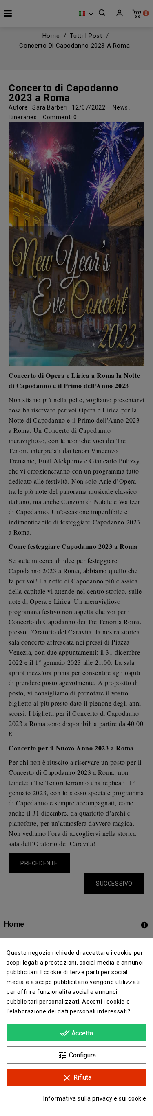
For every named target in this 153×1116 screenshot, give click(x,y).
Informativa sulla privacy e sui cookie (94, 1098)
